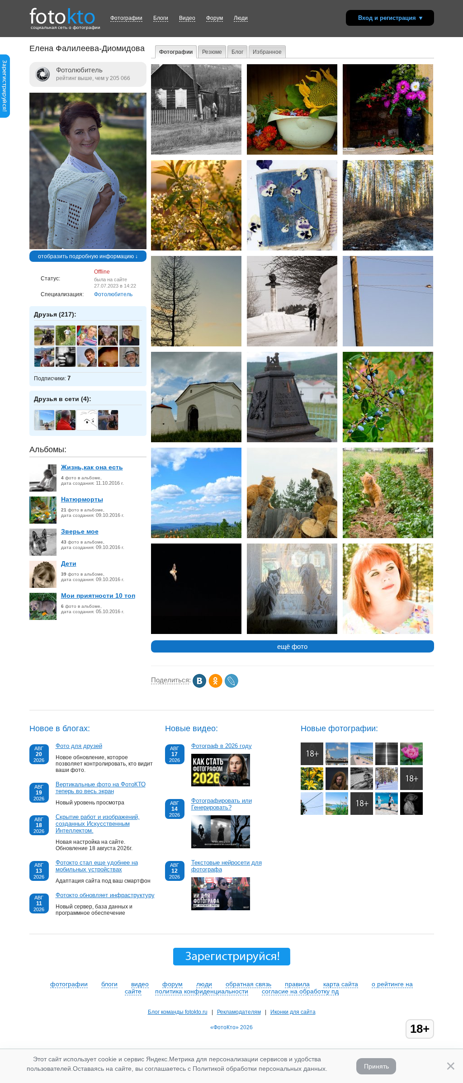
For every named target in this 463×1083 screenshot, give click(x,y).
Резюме (212, 52)
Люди (241, 18)
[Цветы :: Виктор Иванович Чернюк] (312, 788)
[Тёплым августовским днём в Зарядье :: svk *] (337, 763)
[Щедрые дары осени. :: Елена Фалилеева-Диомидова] (292, 153)
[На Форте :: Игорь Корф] (361, 813)
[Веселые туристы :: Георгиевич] (386, 813)
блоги (109, 984)
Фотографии (126, 18)
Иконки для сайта (293, 1012)
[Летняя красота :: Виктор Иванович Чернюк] (411, 763)
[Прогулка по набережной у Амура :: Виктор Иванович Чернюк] (361, 763)
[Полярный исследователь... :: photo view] (337, 788)
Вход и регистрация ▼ (391, 17)
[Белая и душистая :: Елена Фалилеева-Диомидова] (196, 249)
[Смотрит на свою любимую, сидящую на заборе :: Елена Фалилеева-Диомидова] (388, 536)
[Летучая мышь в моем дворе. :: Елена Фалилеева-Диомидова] (196, 632)
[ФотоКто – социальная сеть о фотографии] (62, 12)
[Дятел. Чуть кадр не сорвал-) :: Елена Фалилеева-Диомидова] (388, 344)
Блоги (160, 18)
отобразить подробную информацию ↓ (88, 256)
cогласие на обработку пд (300, 991)
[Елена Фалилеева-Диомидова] (87, 247)
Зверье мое (80, 531)
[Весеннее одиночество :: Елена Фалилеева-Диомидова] (196, 344)
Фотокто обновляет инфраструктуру (105, 895)
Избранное (267, 52)
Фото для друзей (79, 745)
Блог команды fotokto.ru (178, 1012)
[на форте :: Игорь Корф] (411, 788)
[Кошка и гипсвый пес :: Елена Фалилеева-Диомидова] (292, 632)
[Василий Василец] (91, 344)
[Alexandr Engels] (134, 366)
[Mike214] (113, 429)
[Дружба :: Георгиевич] (361, 788)
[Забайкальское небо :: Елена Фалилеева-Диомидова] (196, 536)
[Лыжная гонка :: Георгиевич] (386, 788)
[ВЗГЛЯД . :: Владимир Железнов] (411, 813)
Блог (237, 52)
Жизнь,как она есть (92, 467)
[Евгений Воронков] (70, 344)
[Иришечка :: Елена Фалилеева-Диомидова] (388, 632)
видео (140, 984)
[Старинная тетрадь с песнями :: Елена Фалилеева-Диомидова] (292, 249)
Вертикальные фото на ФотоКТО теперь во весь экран (101, 788)
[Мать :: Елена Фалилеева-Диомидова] (196, 153)
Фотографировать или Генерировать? (221, 804)
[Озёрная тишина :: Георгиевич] (337, 813)
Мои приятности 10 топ (98, 595)
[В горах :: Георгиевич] (312, 813)
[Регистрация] (5, 116)
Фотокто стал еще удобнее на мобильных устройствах (97, 866)
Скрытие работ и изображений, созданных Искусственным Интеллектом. (98, 823)
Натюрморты (82, 499)
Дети (68, 563)
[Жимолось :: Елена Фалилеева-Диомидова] (388, 440)
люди (204, 984)
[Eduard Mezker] (49, 344)
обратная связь (248, 984)
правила (297, 984)
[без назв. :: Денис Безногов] (386, 763)
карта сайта (340, 984)
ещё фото (292, 646)
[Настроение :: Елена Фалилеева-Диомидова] (388, 153)
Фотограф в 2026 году (221, 745)
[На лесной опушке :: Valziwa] (312, 763)
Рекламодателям (239, 1012)
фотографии (69, 984)
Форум (214, 18)
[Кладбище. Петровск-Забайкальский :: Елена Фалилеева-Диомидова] (292, 440)
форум (172, 984)
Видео (187, 18)
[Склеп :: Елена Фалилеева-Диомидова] (196, 440)
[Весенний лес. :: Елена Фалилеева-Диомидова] (388, 249)
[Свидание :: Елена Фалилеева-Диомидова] (292, 536)
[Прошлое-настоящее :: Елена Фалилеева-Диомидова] (292, 344)
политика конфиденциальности (201, 991)
